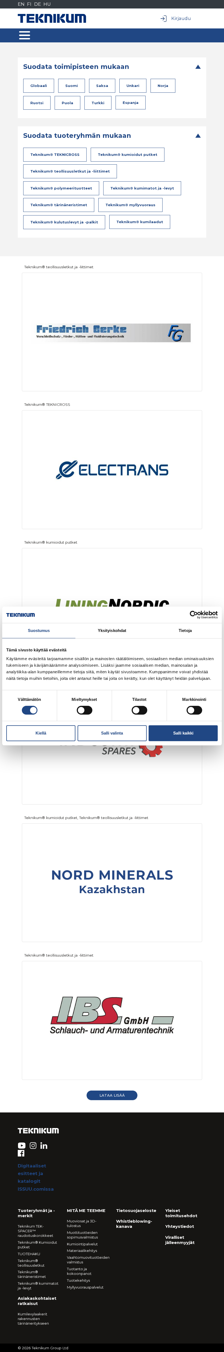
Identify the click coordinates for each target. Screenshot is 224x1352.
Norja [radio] (163, 85)
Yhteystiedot (179, 1226)
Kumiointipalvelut (82, 1244)
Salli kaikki (183, 733)
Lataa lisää (112, 1095)
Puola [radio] (67, 103)
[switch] (84, 710)
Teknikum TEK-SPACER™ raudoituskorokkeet (35, 1231)
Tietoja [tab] (185, 630)
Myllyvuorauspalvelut (85, 1287)
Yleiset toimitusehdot (181, 1213)
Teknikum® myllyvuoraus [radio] (130, 205)
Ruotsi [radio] (36, 103)
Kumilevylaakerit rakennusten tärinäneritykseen (33, 1318)
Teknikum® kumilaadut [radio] (139, 222)
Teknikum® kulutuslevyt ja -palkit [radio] (64, 222)
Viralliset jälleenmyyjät (179, 1240)
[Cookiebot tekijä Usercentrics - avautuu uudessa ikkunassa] (194, 615)
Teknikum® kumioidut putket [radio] (127, 154)
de (37, 4)
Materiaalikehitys (82, 1250)
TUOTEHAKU (29, 1254)
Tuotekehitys (78, 1280)
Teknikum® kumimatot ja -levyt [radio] (142, 188)
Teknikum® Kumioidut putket (37, 1244)
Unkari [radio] (132, 85)
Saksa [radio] (102, 85)
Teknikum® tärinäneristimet (32, 1274)
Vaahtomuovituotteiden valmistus (87, 1259)
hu (47, 4)
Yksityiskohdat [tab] (112, 630)
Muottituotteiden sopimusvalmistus (82, 1234)
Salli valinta (112, 733)
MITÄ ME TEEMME (86, 1210)
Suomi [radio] (71, 85)
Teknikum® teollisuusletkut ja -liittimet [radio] (70, 171)
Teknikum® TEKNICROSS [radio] (54, 154)
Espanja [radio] (130, 102)
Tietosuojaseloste (136, 1210)
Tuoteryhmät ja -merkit (36, 1213)
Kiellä (41, 733)
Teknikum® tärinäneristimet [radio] (58, 205)
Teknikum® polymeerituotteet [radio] (61, 188)
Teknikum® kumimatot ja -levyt (38, 1285)
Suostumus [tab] (39, 630)
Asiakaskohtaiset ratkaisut (37, 1301)
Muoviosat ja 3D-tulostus (81, 1223)
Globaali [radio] (38, 85)
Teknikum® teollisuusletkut (31, 1263)
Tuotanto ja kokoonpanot (79, 1271)
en (21, 4)
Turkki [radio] (98, 103)
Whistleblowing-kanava (134, 1224)
